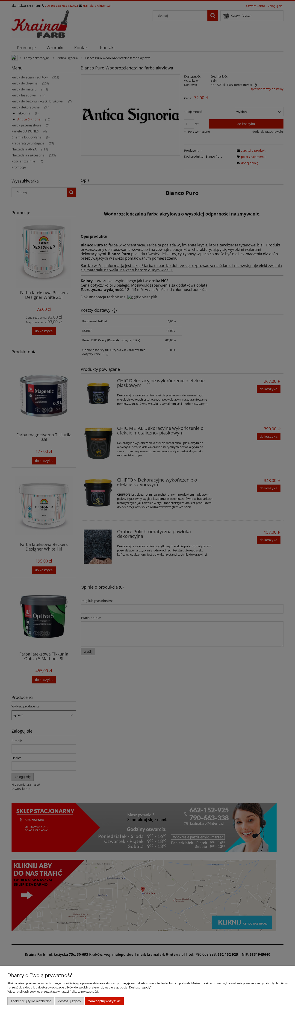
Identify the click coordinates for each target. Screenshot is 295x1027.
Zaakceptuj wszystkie (104, 1001)
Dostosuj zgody (69, 1001)
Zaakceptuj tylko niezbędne (31, 1001)
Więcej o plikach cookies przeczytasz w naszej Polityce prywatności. (53, 991)
